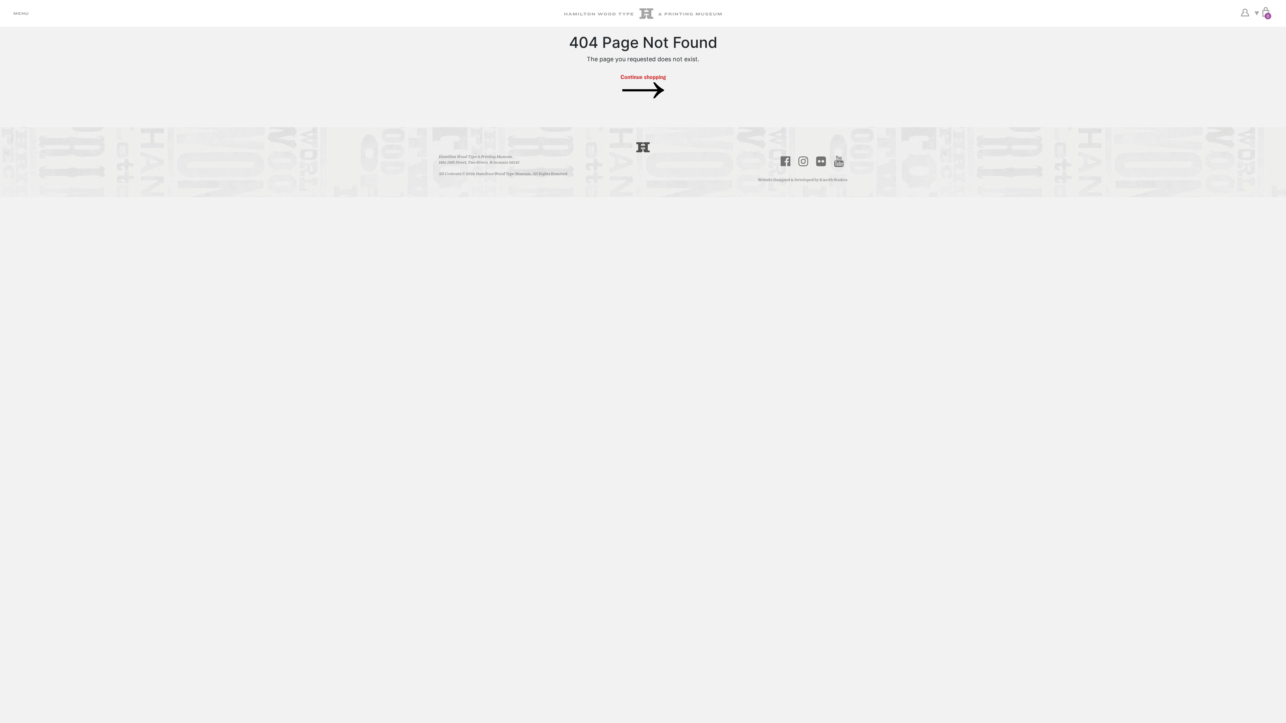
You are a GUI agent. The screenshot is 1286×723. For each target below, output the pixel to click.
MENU (20, 13)
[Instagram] (803, 161)
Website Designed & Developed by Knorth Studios (802, 179)
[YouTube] (839, 161)
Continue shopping (643, 76)
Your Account (1245, 12)
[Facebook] (786, 161)
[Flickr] (821, 161)
